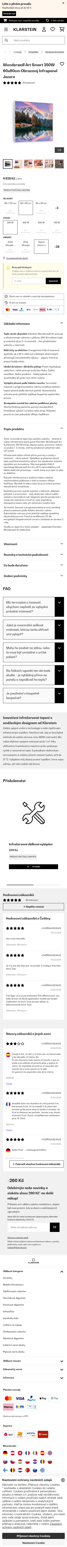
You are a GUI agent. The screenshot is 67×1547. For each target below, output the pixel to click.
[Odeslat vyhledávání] (6, 40)
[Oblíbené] (52, 29)
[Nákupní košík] (61, 29)
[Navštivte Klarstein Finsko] (5, 1470)
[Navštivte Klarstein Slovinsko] (35, 1470)
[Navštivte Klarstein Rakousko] (12, 1453)
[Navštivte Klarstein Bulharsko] (50, 1461)
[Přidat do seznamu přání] (62, 64)
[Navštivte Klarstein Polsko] (27, 1461)
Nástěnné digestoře (13, 1338)
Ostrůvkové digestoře (14, 1298)
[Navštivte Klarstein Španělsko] (42, 1453)
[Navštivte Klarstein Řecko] (42, 1470)
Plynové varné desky (13, 1351)
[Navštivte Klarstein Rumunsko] (42, 1461)
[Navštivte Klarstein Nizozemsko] (20, 1470)
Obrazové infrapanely (54, 52)
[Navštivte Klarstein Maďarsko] (20, 1461)
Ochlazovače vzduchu (14, 1331)
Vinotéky (7, 1277)
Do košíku (36, 867)
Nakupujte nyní (9, 13)
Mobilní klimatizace (13, 1284)
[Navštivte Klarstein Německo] (5, 1453)
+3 (56, 208)
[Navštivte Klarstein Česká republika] (12, 1461)
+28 (56, 247)
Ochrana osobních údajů (17, 1238)
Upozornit (53, 281)
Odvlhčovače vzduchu (14, 1291)
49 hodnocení (29, 83)
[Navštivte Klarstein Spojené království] (50, 1453)
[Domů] (8, 52)
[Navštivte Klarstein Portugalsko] (27, 1470)
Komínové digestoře (13, 1304)
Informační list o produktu (14, 184)
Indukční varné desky (14, 1345)
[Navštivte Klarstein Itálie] (35, 1453)
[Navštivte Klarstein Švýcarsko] (20, 1453)
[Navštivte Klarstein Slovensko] (5, 1461)
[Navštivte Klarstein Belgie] (12, 1470)
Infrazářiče (33, 52)
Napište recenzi (34, 906)
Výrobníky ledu (10, 1318)
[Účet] (44, 29)
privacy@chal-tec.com (17, 1247)
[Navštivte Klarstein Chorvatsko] (35, 1461)
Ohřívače (17, 52)
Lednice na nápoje (12, 1324)
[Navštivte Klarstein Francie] (27, 1453)
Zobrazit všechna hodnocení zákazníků (37, 1164)
